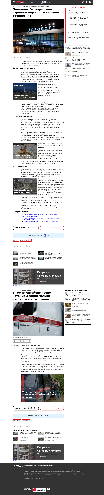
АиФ (59, 53)
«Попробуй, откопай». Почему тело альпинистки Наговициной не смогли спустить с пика (81, 64)
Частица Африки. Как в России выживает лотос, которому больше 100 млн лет (81, 299)
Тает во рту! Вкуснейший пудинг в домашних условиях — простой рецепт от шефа (81, 315)
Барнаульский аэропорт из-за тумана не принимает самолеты (28, 258)
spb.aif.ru (26, 337)
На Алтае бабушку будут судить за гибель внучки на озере (28, 433)
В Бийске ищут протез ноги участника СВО (78, 25)
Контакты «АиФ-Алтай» (30, 465)
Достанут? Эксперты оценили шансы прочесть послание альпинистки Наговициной (81, 75)
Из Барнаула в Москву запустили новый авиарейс (41, 221)
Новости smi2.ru (18, 285)
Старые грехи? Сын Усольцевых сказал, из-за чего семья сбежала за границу (81, 294)
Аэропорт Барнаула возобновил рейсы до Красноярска (28, 252)
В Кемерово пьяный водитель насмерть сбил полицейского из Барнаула (78, 12)
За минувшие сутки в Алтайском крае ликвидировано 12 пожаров (78, 31)
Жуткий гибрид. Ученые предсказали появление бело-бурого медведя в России (81, 321)
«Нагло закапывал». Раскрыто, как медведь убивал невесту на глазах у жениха (81, 48)
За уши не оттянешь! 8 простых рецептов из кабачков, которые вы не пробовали (81, 305)
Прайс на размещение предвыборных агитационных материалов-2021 (42, 467)
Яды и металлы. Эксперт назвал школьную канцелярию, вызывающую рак (80, 54)
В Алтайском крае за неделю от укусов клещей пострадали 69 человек (78, 19)
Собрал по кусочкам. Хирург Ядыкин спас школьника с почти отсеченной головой (81, 70)
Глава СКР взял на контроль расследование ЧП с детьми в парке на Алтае (53, 434)
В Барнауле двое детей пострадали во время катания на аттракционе (28, 439)
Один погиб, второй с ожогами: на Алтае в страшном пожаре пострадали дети (53, 439)
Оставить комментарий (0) (52, 227)
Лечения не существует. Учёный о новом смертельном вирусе (80, 309)
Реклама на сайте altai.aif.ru (45, 465)
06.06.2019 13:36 (16, 6)
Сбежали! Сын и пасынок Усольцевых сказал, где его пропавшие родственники (81, 59)
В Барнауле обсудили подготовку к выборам (78, 38)
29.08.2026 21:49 (17, 290)
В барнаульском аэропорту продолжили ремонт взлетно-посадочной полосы (53, 253)
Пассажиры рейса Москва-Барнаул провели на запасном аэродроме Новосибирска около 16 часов (28, 264)
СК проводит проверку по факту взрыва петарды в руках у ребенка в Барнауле (40, 393)
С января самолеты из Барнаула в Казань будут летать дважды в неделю (53, 258)
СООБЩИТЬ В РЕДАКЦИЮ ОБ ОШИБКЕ (71, 467)
